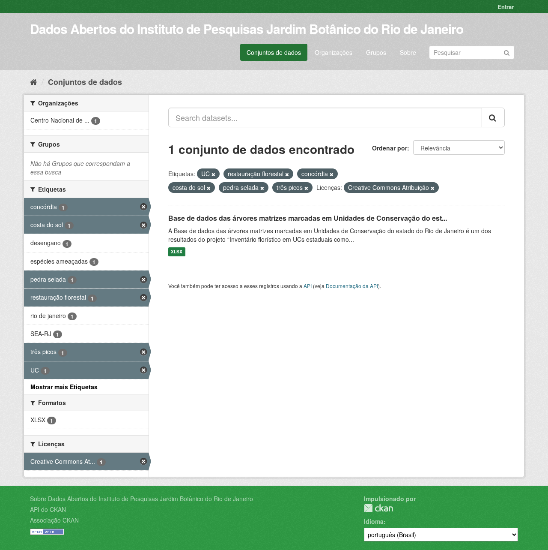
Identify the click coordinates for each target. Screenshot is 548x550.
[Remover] (213, 174)
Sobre (408, 52)
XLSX (176, 252)
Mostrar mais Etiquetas (64, 386)
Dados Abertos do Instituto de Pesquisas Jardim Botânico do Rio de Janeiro (246, 28)
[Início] (33, 81)
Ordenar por (389, 148)
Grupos (376, 52)
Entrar (505, 7)
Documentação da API (352, 285)
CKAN (378, 508)
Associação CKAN (54, 520)
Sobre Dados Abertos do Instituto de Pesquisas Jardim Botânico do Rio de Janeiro (141, 498)
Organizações (333, 52)
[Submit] (506, 51)
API (308, 285)
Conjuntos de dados (274, 52)
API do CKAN (48, 509)
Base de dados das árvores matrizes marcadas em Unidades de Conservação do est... (307, 218)
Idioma (374, 521)
